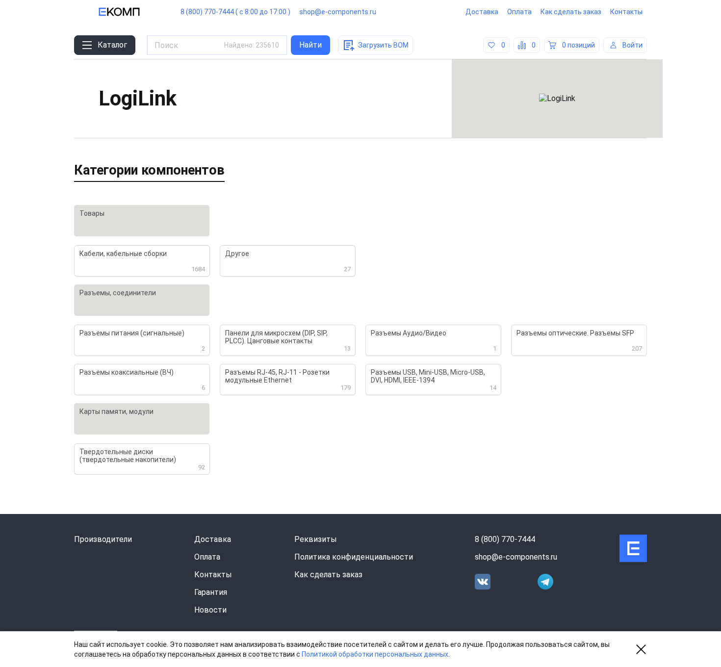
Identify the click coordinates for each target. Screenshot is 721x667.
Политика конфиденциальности (353, 557)
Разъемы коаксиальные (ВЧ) (142, 379)
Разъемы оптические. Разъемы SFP (579, 340)
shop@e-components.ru (337, 12)
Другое (288, 261)
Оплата (519, 12)
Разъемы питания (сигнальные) (142, 340)
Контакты (626, 12)
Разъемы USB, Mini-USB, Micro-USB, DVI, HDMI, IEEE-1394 (433, 379)
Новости (210, 610)
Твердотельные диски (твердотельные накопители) (142, 459)
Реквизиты (315, 539)
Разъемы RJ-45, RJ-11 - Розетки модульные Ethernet (288, 379)
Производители (103, 539)
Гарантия (210, 592)
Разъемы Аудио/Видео (433, 340)
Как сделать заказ (571, 12)
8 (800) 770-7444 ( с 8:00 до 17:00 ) (235, 12)
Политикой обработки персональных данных (375, 654)
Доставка (481, 12)
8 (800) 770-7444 (505, 539)
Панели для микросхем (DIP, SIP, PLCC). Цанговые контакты (288, 340)
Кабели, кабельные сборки (142, 261)
